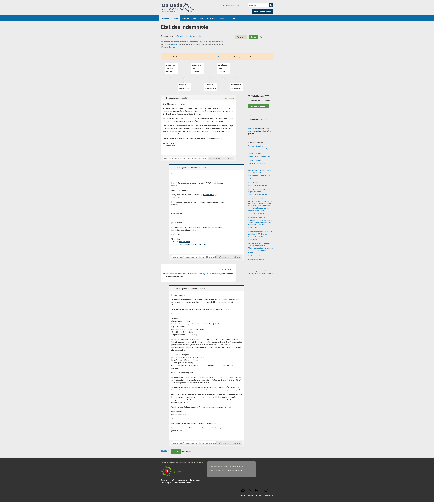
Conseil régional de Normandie (189, 36)
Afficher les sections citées (181, 419)
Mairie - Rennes (253, 239)
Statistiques (211, 18)
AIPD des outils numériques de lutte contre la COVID (259, 171)
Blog (194, 18)
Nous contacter (182, 480)
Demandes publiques (169, 18)
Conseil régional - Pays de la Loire (259, 156)
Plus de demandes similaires (256, 259)
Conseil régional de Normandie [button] (187, 168)
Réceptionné (229, 98)
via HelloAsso (237, 470)
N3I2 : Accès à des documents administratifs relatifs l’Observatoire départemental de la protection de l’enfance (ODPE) (260, 248)
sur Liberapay (226, 470)
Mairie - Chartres (253, 227)
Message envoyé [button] (172, 98)
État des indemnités (255, 160)
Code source (268, 495)
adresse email (209, 194)
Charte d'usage (194, 480)
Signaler (229, 158)
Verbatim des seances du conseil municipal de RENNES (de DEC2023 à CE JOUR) (260, 234)
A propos (232, 18)
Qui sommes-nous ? (167, 480)
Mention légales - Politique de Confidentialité (176, 483)
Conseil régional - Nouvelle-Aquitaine (260, 149)
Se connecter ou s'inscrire (232, 5)
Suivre (253, 37)
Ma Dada (178, 7)
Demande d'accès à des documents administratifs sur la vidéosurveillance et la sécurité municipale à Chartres (260, 221)
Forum (222, 18)
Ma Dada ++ (252, 128)
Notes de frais (253, 182)
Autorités (185, 18)
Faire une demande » (262, 11)
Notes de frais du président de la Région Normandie (260, 190)
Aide (201, 18)
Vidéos (250, 495)
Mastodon (258, 495)
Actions (240, 37)
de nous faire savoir (171, 44)
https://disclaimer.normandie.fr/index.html (189, 244)
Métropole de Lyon (254, 255)
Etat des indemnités (255, 146)
